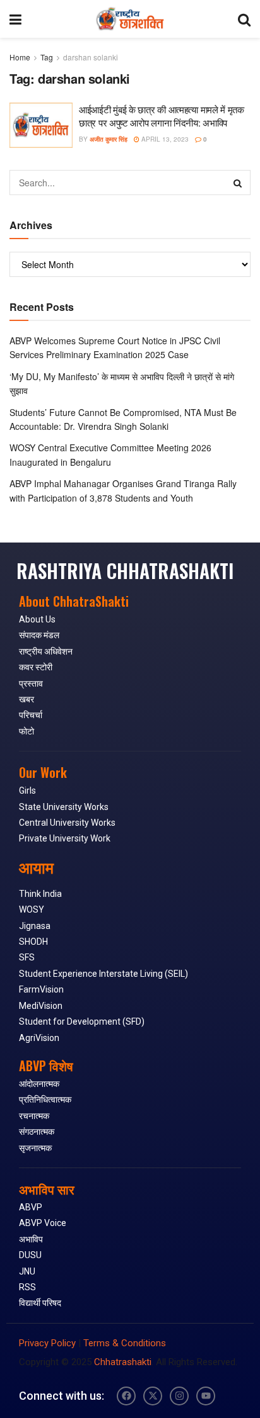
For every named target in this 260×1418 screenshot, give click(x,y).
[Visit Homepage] (129, 18)
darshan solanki (90, 57)
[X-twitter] (152, 1396)
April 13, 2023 (164, 139)
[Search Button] (244, 19)
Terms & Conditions (124, 1343)
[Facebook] (126, 1396)
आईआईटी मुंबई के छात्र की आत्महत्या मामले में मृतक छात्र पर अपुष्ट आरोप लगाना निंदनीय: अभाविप (161, 116)
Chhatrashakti (122, 1362)
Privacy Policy (47, 1343)
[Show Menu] (15, 19)
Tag (46, 57)
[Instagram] (179, 1396)
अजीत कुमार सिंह (108, 139)
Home (19, 57)
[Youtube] (205, 1396)
